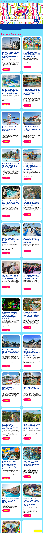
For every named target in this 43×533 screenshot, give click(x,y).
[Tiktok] (41, 2)
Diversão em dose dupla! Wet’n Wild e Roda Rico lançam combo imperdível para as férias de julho (10, 54)
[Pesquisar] (36, 20)
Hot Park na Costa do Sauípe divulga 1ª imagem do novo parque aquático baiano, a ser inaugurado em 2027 (31, 352)
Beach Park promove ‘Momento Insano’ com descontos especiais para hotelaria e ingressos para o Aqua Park (10, 465)
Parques (15, 26)
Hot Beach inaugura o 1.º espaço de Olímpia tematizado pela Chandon (10, 501)
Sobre (10, 1)
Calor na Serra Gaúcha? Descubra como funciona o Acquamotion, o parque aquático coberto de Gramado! (32, 92)
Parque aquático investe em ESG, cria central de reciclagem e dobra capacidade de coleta (31, 426)
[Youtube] (39, 2)
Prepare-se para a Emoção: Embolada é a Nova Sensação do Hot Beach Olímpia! (10, 426)
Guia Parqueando (37, 26)
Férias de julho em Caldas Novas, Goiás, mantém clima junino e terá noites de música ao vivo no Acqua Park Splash (31, 502)
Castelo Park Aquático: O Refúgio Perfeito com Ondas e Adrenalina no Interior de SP (10, 166)
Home (1, 26)
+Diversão (30, 26)
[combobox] (30, 2)
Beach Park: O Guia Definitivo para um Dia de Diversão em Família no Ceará (10, 352)
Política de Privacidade (16, 1)
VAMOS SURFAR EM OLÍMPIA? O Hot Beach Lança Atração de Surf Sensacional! (31, 240)
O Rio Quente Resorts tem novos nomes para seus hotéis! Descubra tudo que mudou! (31, 203)
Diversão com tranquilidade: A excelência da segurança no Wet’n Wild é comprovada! (32, 166)
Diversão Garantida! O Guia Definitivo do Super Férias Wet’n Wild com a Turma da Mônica (31, 54)
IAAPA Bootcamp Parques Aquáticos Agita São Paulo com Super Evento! (10, 240)
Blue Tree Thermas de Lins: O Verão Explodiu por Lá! (31, 388)
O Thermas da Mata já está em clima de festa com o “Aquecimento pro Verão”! (10, 203)
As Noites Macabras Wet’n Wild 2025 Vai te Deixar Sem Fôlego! (31, 276)
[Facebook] (35, 2)
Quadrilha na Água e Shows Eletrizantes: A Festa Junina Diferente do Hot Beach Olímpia (31, 315)
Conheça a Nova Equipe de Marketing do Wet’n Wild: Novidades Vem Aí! (10, 276)
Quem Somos (6, 1)
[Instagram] (37, 2)
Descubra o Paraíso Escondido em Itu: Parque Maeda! (8, 388)
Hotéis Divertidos (23, 26)
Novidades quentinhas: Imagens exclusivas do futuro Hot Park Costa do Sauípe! (32, 128)
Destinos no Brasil (7, 26)
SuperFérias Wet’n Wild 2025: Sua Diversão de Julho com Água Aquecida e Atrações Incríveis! (10, 315)
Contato (22, 1)
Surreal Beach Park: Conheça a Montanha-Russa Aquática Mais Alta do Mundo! (10, 128)
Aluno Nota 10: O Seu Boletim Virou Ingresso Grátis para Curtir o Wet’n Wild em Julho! (10, 91)
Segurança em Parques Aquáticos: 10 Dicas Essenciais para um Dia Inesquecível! (31, 463)
